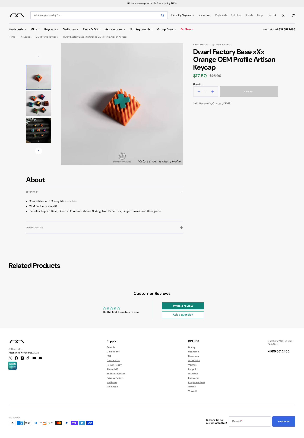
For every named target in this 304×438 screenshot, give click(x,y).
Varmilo (192, 364)
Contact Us (113, 360)
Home (12, 36)
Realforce (193, 351)
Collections (113, 351)
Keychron (193, 356)
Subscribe (284, 421)
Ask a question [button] (183, 314)
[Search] (163, 15)
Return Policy (114, 364)
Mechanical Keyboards (20, 352)
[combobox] (99, 15)
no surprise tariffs (147, 3)
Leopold (192, 369)
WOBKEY (193, 373)
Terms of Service (116, 373)
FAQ (109, 356)
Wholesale (112, 386)
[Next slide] (38, 150)
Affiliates (112, 382)
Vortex (192, 386)
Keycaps (25, 36)
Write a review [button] (183, 306)
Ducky (191, 347)
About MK (112, 369)
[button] (283, 15)
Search (111, 347)
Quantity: (198, 84)
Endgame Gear (196, 382)
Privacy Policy (115, 378)
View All (192, 391)
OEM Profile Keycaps (47, 36)
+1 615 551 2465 (285, 29)
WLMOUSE (194, 360)
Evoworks (193, 378)
